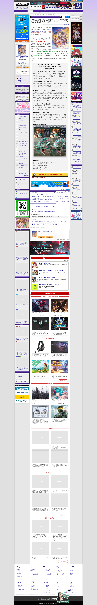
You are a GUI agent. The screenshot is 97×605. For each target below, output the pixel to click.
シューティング (73, 588)
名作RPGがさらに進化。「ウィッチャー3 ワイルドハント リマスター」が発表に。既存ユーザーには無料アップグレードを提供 (77, 118)
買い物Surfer (21, 163)
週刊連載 (19, 573)
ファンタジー (63, 221)
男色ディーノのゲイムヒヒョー (23, 130)
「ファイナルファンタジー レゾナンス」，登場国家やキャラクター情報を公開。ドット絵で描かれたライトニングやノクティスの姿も (77, 152)
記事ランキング (20, 576)
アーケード (71, 581)
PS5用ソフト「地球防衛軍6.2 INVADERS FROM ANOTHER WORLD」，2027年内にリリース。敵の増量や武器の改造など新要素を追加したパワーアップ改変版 (59, 333)
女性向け (46, 10)
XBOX (25, 10)
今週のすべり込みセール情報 (23, 136)
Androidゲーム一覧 (47, 592)
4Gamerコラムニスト (22, 156)
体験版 (18, 570)
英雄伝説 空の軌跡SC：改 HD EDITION (22, 57)
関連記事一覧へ (67, 191)
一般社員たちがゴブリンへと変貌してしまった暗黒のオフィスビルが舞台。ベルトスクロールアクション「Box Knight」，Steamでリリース (59, 375)
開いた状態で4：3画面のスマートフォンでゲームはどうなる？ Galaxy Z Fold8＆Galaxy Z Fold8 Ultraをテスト (59, 509)
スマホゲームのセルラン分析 (23, 133)
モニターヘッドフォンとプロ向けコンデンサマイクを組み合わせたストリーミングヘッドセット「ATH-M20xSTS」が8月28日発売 (40, 355)
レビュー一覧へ (63, 515)
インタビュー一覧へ (63, 561)
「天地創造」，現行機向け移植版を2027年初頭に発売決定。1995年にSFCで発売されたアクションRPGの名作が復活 (77, 129)
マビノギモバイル (76, 185)
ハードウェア (56, 10)
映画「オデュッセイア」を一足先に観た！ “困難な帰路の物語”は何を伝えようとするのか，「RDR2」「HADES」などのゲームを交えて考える (22, 243)
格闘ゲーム (72, 585)
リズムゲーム (72, 589)
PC (20, 10)
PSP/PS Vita (71, 566)
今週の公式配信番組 (22, 125)
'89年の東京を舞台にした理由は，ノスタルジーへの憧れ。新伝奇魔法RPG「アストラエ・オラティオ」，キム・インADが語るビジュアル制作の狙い (22, 338)
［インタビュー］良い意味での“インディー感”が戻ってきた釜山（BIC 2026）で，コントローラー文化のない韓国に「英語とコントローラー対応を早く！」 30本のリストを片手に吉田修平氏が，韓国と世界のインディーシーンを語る (22, 353)
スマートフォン (46, 581)
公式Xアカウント (21, 0)
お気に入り (68, 0)
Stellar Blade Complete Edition (77, 206)
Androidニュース (47, 583)
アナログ (66, 10)
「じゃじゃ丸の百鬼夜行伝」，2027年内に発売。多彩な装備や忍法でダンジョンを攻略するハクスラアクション (77, 141)
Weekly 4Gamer (21, 118)
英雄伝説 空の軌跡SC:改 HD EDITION (45, 231)
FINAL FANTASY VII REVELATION (77, 175)
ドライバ (19, 187)
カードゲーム (72, 586)
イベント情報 (72, 583)
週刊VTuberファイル (22, 127)
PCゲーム (19, 191)
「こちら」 (55, 598)
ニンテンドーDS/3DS (34, 581)
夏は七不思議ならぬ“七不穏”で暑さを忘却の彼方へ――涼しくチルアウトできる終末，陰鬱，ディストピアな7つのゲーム (22, 274)
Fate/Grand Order (76, 171)
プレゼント (20, 182)
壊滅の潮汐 (75, 202)
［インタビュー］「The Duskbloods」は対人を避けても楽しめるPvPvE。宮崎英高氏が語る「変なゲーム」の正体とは (59, 557)
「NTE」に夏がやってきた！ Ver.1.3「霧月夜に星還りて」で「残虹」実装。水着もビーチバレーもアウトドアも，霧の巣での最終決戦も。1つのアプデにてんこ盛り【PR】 (59, 401)
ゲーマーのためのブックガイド (23, 146)
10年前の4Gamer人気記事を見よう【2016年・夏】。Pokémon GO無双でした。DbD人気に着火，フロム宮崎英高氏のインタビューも (22, 258)
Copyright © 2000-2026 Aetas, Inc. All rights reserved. (48, 603)
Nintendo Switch (20, 197)
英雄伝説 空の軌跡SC (39, 39)
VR (50, 10)
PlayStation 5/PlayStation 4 (22, 195)
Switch (35, 10)
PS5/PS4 (30, 11)
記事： (21, 97)
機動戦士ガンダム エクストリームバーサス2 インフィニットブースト (77, 189)
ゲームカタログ (73, 592)
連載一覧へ (27, 175)
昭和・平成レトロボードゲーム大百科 (23, 154)
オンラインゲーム (21, 567)
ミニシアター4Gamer (22, 161)
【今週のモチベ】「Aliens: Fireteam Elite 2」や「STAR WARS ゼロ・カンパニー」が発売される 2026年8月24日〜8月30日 (40, 465)
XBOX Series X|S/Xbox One (22, 193)
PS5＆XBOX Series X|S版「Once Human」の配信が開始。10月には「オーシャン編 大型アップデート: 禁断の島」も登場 (40, 314)
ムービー (19, 81)
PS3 (53, 221)
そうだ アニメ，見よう (23, 143)
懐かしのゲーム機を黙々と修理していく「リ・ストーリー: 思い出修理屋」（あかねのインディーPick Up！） (59, 465)
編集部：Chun (67, 24)
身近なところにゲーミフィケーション (23, 168)
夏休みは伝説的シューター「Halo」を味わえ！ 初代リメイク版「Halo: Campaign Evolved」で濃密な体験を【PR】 (59, 420)
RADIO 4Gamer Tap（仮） (23, 141)
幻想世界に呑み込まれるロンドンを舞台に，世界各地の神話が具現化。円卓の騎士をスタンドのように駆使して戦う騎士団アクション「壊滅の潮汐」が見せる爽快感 (40, 510)
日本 (34, 224)
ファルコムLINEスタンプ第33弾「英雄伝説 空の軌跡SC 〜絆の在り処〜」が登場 (50, 196)
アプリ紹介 (46, 588)
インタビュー (20, 571)
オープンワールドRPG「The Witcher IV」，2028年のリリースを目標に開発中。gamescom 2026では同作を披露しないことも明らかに (40, 333)
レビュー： (25, 97)
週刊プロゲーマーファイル (23, 123)
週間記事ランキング (21, 179)
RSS (16, 0)
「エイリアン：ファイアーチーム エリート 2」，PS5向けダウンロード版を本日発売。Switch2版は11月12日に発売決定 (59, 314)
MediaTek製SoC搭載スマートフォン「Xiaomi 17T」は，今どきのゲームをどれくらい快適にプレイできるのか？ (59, 490)
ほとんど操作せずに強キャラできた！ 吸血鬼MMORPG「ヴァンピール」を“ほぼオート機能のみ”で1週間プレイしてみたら (22, 291)
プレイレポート (47, 569)
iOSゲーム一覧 (47, 590)
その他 (71, 590)
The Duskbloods (75, 194)
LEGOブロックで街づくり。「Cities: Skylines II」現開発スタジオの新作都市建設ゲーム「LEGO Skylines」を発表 (77, 123)
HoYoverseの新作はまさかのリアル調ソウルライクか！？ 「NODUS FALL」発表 (77, 135)
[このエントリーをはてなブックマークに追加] (68, 17)
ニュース (19, 80)
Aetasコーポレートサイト (22, 381)
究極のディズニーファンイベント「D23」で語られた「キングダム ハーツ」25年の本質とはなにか (22, 368)
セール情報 (46, 586)
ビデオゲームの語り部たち (23, 158)
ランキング (79, 0)
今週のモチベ (21, 120)
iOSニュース (46, 582)
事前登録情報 (46, 585)
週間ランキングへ (79, 161)
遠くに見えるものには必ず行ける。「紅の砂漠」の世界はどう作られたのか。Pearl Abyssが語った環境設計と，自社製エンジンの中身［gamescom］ (59, 356)
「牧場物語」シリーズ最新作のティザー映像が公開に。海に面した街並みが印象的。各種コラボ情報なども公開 (77, 146)
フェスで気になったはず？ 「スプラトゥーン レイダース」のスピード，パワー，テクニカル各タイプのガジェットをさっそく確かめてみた (22, 306)
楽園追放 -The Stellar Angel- (77, 198)
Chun (55, 224)
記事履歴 (73, 0)
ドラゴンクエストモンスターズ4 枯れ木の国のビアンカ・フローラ (77, 180)
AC (61, 10)
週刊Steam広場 (21, 139)
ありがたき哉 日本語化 (23, 165)
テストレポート (60, 583)
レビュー (19, 569)
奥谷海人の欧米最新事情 (23, 116)
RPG (58, 221)
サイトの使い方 (29, 0)
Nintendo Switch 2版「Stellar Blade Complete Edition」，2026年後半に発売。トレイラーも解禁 (77, 158)
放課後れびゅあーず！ (23, 173)
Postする (63, 16)
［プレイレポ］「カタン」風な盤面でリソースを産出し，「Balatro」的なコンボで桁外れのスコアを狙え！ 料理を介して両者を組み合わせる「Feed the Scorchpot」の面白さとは (40, 491)
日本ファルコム (20, 62)
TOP (17, 10)
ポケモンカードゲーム (77, 168)
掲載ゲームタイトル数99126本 (22, 7)
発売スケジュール (34, 573)
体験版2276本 (25, 8)
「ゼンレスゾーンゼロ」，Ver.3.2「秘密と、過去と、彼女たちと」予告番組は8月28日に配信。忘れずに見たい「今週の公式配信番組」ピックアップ (59, 447)
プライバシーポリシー (22, 373)
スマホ (40, 10)
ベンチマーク (59, 589)
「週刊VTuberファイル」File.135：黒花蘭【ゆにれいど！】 (39, 446)
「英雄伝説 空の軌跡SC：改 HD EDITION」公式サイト (51, 174)
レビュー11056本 (19, 8)
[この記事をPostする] (61, 17)
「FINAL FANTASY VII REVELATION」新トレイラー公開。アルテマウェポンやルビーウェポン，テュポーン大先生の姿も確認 (77, 106)
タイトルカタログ (34, 574)
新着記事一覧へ (63, 380)
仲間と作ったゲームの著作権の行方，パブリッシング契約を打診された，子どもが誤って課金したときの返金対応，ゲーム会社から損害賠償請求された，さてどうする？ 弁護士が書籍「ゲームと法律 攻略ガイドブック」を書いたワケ (40, 422)
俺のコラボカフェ (22, 151)
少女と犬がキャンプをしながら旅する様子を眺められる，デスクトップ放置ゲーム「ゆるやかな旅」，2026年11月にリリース (40, 375)
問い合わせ (35, 0)
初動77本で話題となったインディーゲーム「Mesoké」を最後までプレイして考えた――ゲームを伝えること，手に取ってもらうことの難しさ (22, 321)
